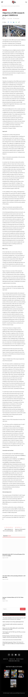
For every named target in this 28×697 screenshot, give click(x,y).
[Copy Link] (19, 22)
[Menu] (2, 2)
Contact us (12, 658)
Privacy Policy (20, 658)
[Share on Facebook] (8, 22)
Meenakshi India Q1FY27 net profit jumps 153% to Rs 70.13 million (13, 555)
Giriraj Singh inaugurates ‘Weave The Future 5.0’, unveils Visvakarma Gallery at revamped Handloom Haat (13, 643)
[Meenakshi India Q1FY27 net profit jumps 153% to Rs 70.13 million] (14, 546)
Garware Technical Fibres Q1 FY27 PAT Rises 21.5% (12, 598)
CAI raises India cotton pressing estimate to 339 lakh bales (13, 576)
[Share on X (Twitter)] (11, 22)
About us (5, 658)
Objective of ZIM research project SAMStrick (20, 530)
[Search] (26, 2)
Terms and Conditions (14, 660)
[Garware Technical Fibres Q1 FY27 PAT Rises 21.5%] (14, 589)
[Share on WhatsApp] (16, 22)
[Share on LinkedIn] (13, 22)
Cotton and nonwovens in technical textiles (12, 639)
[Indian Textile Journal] (14, 2)
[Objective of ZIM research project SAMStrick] (14, 36)
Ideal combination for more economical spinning (8, 530)
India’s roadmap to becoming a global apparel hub (13, 621)
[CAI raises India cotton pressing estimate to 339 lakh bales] (14, 567)
